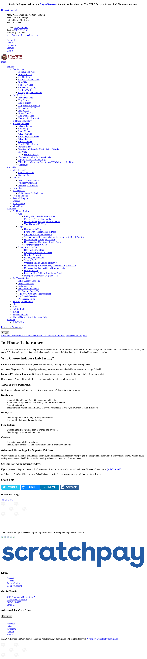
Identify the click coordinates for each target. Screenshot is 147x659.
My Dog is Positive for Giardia (38, 234)
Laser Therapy (25, 131)
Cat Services (18, 69)
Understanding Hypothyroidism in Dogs (42, 242)
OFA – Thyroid (25, 141)
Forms (15, 306)
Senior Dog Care (26, 113)
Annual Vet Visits (26, 283)
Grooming (23, 128)
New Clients (18, 188)
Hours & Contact (9, 10)
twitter (10, 42)
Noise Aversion (25, 286)
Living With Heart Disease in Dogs (40, 232)
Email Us (11, 605)
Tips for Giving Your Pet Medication (34, 294)
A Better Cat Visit (26, 72)
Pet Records (39, 335)
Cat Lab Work (24, 90)
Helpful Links (19, 309)
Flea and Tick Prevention (29, 118)
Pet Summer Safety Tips (29, 291)
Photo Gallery (19, 203)
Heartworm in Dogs (33, 229)
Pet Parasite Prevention (28, 288)
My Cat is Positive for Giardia (37, 219)
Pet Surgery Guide (26, 299)
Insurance (17, 312)
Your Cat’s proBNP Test (35, 224)
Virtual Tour (18, 206)
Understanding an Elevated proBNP (40, 263)
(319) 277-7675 (21, 30)
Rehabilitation (24, 146)
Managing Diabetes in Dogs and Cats (41, 275)
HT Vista (22, 152)
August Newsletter (49, 4)
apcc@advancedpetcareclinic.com (22, 35)
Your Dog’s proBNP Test (35, 245)
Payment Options (20, 314)
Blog (15, 304)
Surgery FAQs (30, 260)
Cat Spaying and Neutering (30, 92)
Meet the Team (19, 170)
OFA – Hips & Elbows (28, 136)
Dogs (20, 226)
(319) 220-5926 (21, 27)
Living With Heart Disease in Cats (39, 216)
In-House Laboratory (22, 121)
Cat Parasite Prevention (28, 79)
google (10, 50)
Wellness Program (78, 335)
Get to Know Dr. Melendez (30, 193)
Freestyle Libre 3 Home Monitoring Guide (43, 273)
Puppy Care (23, 110)
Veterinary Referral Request (57, 335)
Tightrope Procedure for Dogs (32, 159)
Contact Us (12, 578)
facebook (11, 40)
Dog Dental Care (26, 116)
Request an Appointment (12, 327)
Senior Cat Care (25, 85)
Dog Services (19, 95)
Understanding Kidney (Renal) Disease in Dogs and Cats (50, 265)
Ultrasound (23, 165)
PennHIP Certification (28, 144)
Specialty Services (21, 123)
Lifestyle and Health (27, 247)
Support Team (24, 175)
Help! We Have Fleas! (34, 250)
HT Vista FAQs (31, 154)
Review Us (6, 616)
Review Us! (7, 500)
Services (10, 66)
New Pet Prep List (32, 255)
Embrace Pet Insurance (22, 335)
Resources (11, 208)
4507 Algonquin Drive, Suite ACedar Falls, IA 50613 (21, 598)
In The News (19, 190)
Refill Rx (11, 319)
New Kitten (23, 82)
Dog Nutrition (24, 103)
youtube (10, 48)
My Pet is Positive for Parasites (38, 252)
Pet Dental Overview (27, 296)
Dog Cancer (23, 100)
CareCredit (6, 335)
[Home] (11, 59)
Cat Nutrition (24, 77)
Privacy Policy (13, 583)
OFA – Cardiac (25, 134)
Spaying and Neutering (34, 257)
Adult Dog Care (25, 97)
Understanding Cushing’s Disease (39, 239)
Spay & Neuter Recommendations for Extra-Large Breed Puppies (54, 237)
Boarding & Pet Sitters (23, 301)
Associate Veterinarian (28, 180)
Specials (16, 201)
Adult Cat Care (25, 74)
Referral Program (20, 198)
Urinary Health (31, 270)
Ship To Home (19, 322)
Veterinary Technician (28, 185)
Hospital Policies (20, 195)
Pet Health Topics (21, 211)
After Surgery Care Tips (29, 281)
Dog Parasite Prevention (29, 105)
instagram (11, 45)
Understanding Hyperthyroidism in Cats (42, 221)
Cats (20, 214)
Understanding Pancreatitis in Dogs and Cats (44, 268)
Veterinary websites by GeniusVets (102, 639)
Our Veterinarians (26, 172)
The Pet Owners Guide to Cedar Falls (30, 317)
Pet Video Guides (21, 278)
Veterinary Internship (27, 183)
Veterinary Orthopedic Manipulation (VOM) (38, 149)
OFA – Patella (24, 139)
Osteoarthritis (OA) (27, 87)
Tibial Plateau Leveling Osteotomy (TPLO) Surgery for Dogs (46, 162)
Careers (16, 177)
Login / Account (14, 586)
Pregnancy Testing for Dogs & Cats (34, 157)
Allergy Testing (25, 126)
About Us (11, 167)
